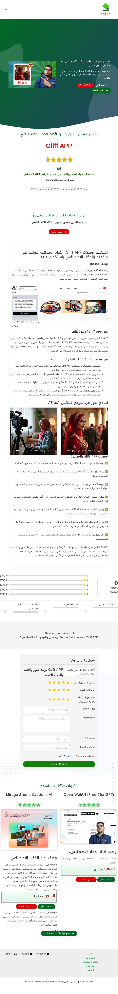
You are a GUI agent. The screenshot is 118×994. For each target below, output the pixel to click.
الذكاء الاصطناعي (90, 962)
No (58, 756)
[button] (2, 859)
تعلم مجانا (90, 957)
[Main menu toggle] (6, 9)
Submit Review (59, 764)
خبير (90, 953)
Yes (65, 756)
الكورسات (90, 966)
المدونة (90, 970)
